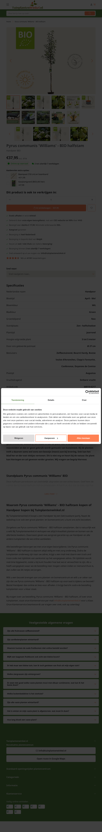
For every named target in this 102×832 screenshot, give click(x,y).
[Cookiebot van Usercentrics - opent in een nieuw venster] (87, 392)
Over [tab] (84, 400)
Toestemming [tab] (17, 400)
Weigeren (18, 438)
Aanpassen (49, 438)
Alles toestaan (83, 438)
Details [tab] (51, 400)
